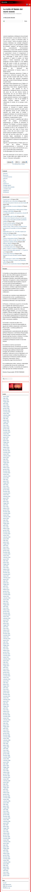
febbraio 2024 (6, 447)
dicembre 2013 (6, 653)
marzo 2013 (6, 669)
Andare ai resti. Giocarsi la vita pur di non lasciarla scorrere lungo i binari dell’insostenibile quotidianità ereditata (14, 219)
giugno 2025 (6, 420)
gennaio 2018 (6, 571)
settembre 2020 (6, 516)
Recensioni (5, 175)
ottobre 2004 (6, 840)
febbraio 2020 (6, 528)
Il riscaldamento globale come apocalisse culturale (14, 213)
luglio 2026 (5, 398)
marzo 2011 (5, 709)
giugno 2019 (6, 542)
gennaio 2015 (6, 631)
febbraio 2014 (6, 650)
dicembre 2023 (6, 450)
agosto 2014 (6, 640)
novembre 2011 (6, 696)
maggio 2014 (6, 645)
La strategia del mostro (8, 245)
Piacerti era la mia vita (8, 224)
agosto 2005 (6, 823)
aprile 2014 (5, 647)
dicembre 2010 (6, 714)
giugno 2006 (6, 806)
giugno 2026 (6, 400)
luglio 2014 (5, 642)
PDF (17, 162)
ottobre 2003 (6, 860)
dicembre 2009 (6, 735)
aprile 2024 (5, 444)
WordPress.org (6, 888)
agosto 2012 (6, 681)
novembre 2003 (6, 858)
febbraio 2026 (6, 406)
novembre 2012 (6, 675)
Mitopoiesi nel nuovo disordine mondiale (12, 255)
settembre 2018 (6, 557)
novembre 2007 (6, 777)
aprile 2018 (5, 565)
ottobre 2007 (6, 779)
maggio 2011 (6, 706)
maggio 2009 (6, 747)
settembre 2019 (6, 537)
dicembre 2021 (6, 491)
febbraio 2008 (6, 772)
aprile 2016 (5, 606)
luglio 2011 (5, 703)
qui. (7, 158)
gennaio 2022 (6, 489)
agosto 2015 (6, 620)
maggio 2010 (6, 726)
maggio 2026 (6, 401)
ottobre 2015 (6, 616)
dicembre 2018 (6, 552)
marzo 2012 (6, 689)
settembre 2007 (6, 780)
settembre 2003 (6, 862)
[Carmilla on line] (15, 2)
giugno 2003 (6, 867)
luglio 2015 (5, 621)
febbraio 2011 (6, 711)
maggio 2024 (6, 442)
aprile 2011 (5, 708)
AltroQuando (6, 192)
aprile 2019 (5, 545)
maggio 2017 (6, 584)
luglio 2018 (5, 560)
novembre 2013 (6, 655)
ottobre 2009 (6, 738)
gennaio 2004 (6, 855)
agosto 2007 (6, 782)
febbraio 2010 (6, 731)
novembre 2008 (6, 757)
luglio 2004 (5, 845)
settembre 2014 (6, 638)
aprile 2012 (5, 687)
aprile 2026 (5, 403)
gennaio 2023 (6, 469)
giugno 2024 (6, 440)
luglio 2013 (5, 662)
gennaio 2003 (6, 875)
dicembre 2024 (6, 430)
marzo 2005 (6, 831)
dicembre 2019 (6, 532)
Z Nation (23, 164)
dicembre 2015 (6, 613)
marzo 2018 (6, 567)
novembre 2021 (6, 493)
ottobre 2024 (6, 433)
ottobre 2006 (6, 799)
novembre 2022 (6, 472)
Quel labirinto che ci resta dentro (10, 201)
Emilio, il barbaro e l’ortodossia (10, 248)
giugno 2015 (6, 623)
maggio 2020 (6, 523)
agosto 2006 (6, 802)
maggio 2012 (6, 686)
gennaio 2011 (6, 713)
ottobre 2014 (6, 637)
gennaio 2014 (6, 652)
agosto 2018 (6, 559)
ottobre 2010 (6, 718)
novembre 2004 (6, 838)
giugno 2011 (6, 704)
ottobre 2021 (6, 494)
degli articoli (7, 884)
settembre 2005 (6, 821)
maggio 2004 (6, 848)
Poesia (4, 182)
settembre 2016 (6, 598)
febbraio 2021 (6, 508)
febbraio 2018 (6, 569)
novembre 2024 (6, 432)
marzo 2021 (6, 506)
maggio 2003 (6, 868)
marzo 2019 (6, 547)
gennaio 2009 (6, 753)
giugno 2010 (6, 725)
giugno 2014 (6, 643)
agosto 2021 (6, 498)
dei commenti (7, 886)
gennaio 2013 (6, 672)
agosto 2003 (6, 863)
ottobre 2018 (6, 555)
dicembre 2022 (6, 471)
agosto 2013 (6, 660)
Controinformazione (7, 176)
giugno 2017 (6, 582)
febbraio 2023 (6, 467)
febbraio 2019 (6, 549)
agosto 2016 (6, 599)
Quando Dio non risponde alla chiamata (12, 263)
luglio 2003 (5, 865)
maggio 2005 (6, 828)
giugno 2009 (6, 745)
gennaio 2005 (6, 835)
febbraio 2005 (6, 833)
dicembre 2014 (6, 633)
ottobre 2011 (6, 697)
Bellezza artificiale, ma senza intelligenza (12, 206)
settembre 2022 (6, 476)
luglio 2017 (5, 581)
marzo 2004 (6, 852)
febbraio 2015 (6, 630)
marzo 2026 (6, 405)
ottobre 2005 (6, 819)
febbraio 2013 (6, 670)
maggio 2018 (6, 564)
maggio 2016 (6, 604)
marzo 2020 (6, 527)
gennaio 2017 (6, 591)
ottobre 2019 (6, 535)
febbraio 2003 (6, 874)
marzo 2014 (6, 648)
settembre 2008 (6, 760)
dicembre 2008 (6, 755)
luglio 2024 (5, 439)
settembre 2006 (6, 801)
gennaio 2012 (6, 692)
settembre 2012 (6, 679)
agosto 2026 (6, 396)
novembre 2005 (6, 818)
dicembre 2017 (6, 572)
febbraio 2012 (6, 691)
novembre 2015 (6, 615)
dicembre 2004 (6, 836)
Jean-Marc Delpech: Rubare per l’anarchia (12, 235)
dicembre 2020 (6, 511)
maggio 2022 (6, 483)
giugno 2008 (6, 765)
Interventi (5, 173)
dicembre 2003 (6, 857)
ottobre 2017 (6, 576)
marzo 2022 (6, 486)
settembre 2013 (6, 659)
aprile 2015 (5, 626)
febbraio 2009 (6, 752)
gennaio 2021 (6, 510)
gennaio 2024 (6, 449)
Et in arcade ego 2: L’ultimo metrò (11, 258)
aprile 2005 (5, 830)
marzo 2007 (6, 791)
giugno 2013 (6, 664)
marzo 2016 (6, 608)
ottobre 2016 (6, 596)
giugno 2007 (6, 785)
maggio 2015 (6, 625)
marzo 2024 (6, 445)
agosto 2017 (6, 579)
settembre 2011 (6, 699)
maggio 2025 (6, 422)
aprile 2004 (5, 850)
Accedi (4, 882)
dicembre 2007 (6, 775)
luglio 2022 (5, 479)
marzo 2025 (6, 425)
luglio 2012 (5, 682)
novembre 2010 (6, 716)
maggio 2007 (6, 787)
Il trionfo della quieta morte (9, 246)
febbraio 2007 (6, 792)
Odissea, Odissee (7, 243)
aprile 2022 (5, 484)
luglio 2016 (5, 601)
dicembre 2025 (6, 410)
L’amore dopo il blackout (8, 253)
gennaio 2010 (6, 733)
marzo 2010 (6, 730)
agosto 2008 (6, 762)
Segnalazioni (6, 190)
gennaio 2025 (6, 428)
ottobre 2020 (6, 515)
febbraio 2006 (6, 813)
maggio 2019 (6, 543)
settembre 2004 (6, 841)
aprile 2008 (5, 769)
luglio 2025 (5, 418)
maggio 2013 (6, 665)
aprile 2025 (5, 423)
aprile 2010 (5, 728)
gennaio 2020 (6, 530)
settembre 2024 (6, 435)
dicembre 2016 (6, 593)
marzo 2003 (6, 872)
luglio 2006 (5, 804)
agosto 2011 (6, 701)
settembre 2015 (6, 618)
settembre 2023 (6, 455)
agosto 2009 (6, 741)
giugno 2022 (6, 481)
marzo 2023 (6, 466)
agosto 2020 (6, 518)
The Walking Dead (16, 164)
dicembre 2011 (6, 694)
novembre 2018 (6, 554)
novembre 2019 (6, 533)
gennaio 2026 (6, 408)
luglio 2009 (5, 743)
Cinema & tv (19, 13)
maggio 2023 (6, 462)
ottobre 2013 (6, 657)
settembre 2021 (6, 496)
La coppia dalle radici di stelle (10, 216)
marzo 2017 (6, 587)
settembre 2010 (6, 719)
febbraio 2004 (6, 853)
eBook (24, 162)
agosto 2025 (6, 417)
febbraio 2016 (6, 609)
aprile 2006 (5, 809)
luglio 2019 (5, 540)
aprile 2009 (5, 748)
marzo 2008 (6, 770)
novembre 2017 (6, 574)
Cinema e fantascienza (10, 238)
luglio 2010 (5, 723)
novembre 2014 (6, 635)
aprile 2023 (5, 464)
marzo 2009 (6, 750)
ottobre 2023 (6, 454)
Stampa (9, 162)
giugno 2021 (6, 501)
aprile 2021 (5, 505)
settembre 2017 (6, 577)
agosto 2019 (6, 538)
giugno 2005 (6, 826)
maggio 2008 (6, 767)
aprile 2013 (5, 667)
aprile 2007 (5, 789)
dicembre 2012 (6, 674)
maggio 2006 (6, 807)
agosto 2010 (6, 721)
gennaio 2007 (6, 794)
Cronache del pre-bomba (8, 187)
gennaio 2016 (6, 611)
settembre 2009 (6, 740)
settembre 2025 (6, 415)
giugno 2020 (6, 521)
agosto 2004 (6, 843)
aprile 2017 (5, 586)
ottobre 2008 (6, 758)
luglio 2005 (5, 824)
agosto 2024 (6, 437)
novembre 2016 (6, 594)
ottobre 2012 (6, 677)
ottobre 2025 (6, 413)
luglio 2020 (5, 520)
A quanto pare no (7, 199)
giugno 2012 (6, 684)
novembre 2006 (6, 797)
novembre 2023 (6, 452)
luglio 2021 (5, 499)
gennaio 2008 (6, 774)
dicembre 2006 (6, 796)
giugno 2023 (6, 461)
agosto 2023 (6, 457)
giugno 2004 (6, 846)
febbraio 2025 (6, 427)
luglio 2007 (5, 784)
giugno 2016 (6, 603)
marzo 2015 (6, 628)
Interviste (5, 178)
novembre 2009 (6, 736)
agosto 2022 (6, 477)
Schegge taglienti (7, 185)
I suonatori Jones (7, 188)
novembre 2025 (6, 411)
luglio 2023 (5, 459)
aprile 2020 (5, 525)
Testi (4, 180)
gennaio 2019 (6, 550)
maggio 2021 (6, 503)
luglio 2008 (5, 763)
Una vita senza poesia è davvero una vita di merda (14, 202)
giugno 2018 (6, 562)
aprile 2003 (5, 870)
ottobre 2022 (6, 474)
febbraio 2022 (6, 488)
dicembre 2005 (6, 816)
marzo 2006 (6, 811)
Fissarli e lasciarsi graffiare (9, 223)
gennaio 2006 (6, 814)
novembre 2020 (6, 513)
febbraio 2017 (6, 589)
